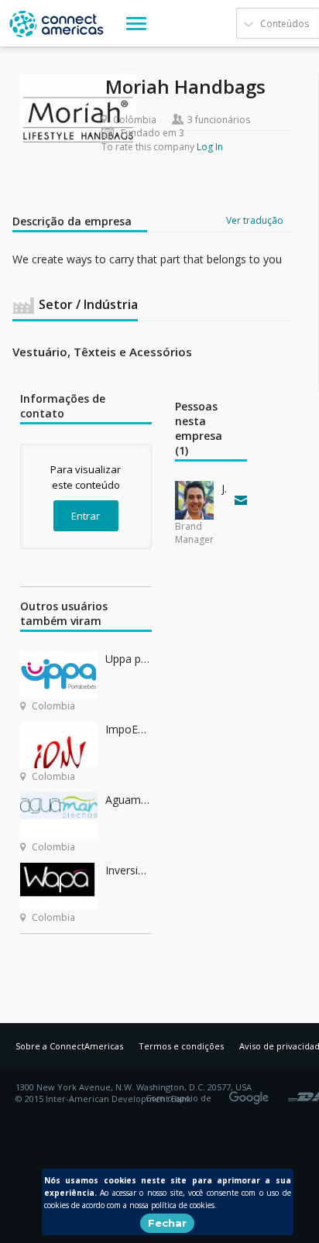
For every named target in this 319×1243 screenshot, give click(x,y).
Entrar (85, 516)
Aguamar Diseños (128, 799)
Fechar (167, 1223)
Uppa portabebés (128, 658)
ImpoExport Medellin (128, 729)
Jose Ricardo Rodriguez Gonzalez (224, 488)
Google (251, 1092)
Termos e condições (181, 1046)
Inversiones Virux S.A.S (128, 870)
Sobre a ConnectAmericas (69, 1046)
